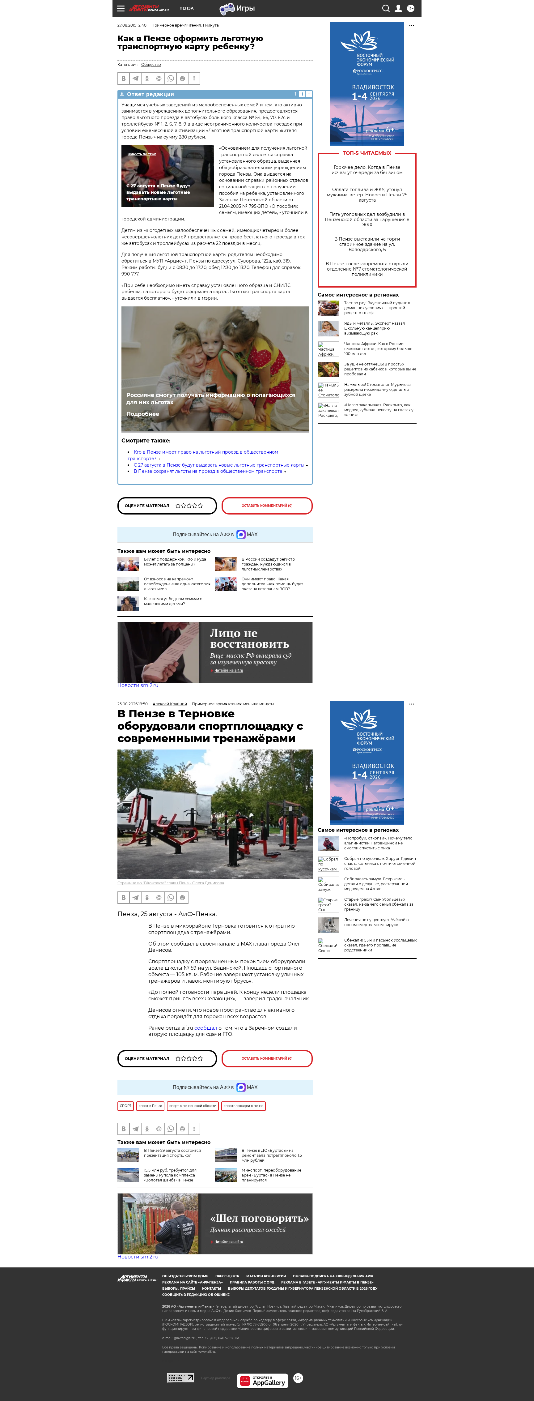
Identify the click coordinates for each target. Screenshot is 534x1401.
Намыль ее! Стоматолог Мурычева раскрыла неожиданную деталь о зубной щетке (377, 389)
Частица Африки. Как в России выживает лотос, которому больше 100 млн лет (378, 348)
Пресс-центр (227, 1276)
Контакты (211, 1289)
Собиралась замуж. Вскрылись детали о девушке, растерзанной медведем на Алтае (376, 884)
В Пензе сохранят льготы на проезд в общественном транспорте (208, 471)
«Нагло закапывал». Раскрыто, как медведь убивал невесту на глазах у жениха (378, 410)
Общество (151, 64)
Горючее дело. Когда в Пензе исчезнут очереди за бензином (367, 170)
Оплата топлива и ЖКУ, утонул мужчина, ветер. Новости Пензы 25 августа (367, 195)
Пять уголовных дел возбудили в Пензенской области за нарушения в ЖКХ (367, 220)
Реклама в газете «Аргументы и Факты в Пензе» (327, 1282)
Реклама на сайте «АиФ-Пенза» (192, 1282)
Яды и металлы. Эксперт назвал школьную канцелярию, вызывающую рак (374, 328)
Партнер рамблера (215, 1378)
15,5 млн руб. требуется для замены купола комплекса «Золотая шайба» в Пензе (170, 1175)
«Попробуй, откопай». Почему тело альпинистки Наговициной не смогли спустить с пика (378, 843)
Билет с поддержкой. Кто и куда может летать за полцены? (175, 561)
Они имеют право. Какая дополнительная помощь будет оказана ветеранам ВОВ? (272, 584)
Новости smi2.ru (138, 685)
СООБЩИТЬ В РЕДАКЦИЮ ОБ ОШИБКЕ (196, 1295)
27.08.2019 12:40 (131, 25)
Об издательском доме (185, 1276)
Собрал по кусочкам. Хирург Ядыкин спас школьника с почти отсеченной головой (380, 863)
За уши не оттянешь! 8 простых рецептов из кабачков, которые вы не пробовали (380, 369)
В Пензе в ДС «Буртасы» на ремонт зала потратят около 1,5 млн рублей (272, 1155)
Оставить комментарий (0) (267, 506)
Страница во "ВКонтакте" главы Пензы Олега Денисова (170, 883)
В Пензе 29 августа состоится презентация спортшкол (172, 1153)
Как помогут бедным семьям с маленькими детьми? (173, 601)
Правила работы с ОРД (252, 1282)
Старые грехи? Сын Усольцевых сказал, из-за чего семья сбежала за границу (378, 904)
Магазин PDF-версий (266, 1276)
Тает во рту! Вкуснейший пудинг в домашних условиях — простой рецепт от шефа (377, 308)
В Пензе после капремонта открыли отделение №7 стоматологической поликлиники (367, 269)
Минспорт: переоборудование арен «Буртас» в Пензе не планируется (271, 1175)
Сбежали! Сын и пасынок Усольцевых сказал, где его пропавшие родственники (380, 945)
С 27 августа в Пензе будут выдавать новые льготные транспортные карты (219, 465)
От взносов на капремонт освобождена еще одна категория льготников (177, 584)
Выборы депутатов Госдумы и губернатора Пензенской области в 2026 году (302, 1289)
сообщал (205, 1028)
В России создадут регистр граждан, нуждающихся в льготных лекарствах (268, 564)
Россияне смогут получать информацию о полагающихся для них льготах (210, 398)
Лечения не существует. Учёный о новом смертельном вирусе (376, 922)
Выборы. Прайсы (178, 1289)
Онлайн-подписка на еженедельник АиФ (333, 1276)
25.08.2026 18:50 (132, 704)
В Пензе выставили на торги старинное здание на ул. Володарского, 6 (367, 244)
